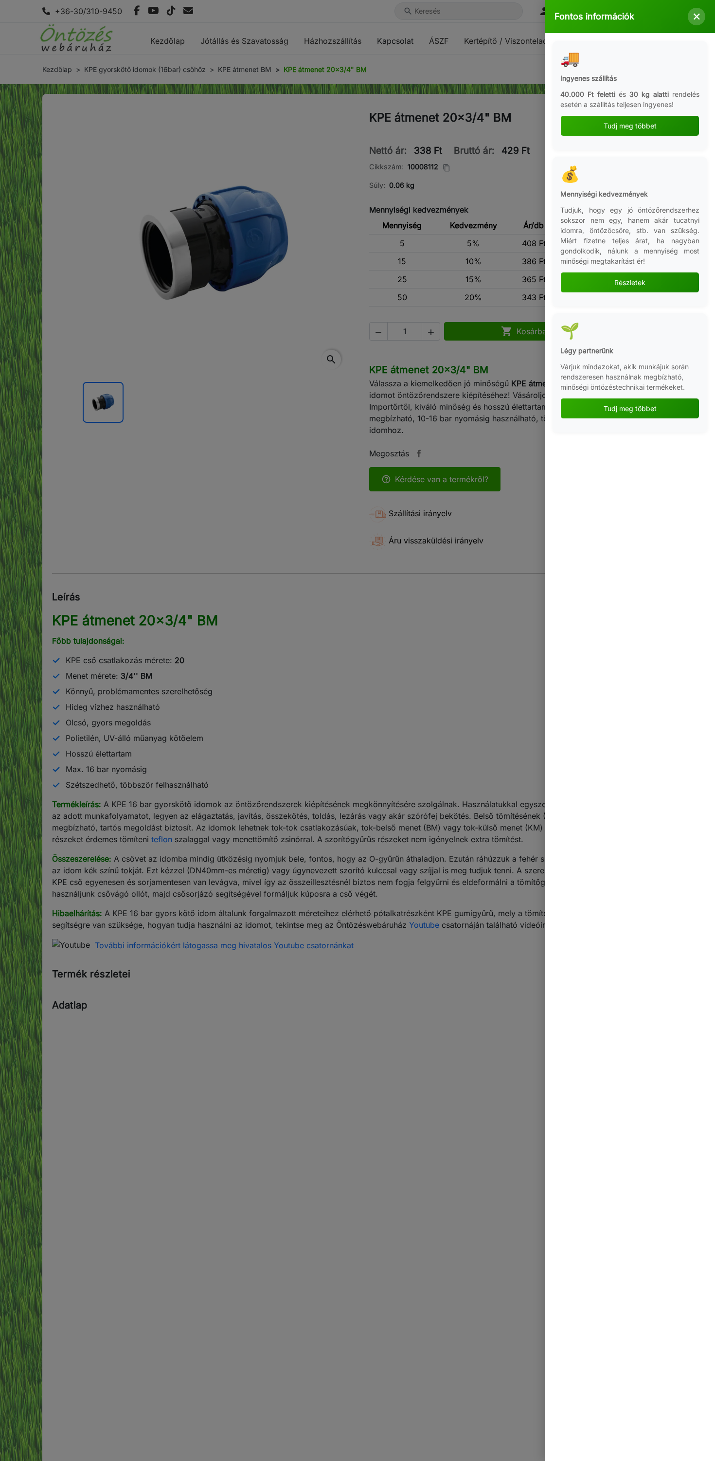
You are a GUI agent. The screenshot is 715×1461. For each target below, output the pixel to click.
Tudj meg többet (630, 126)
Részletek (629, 282)
